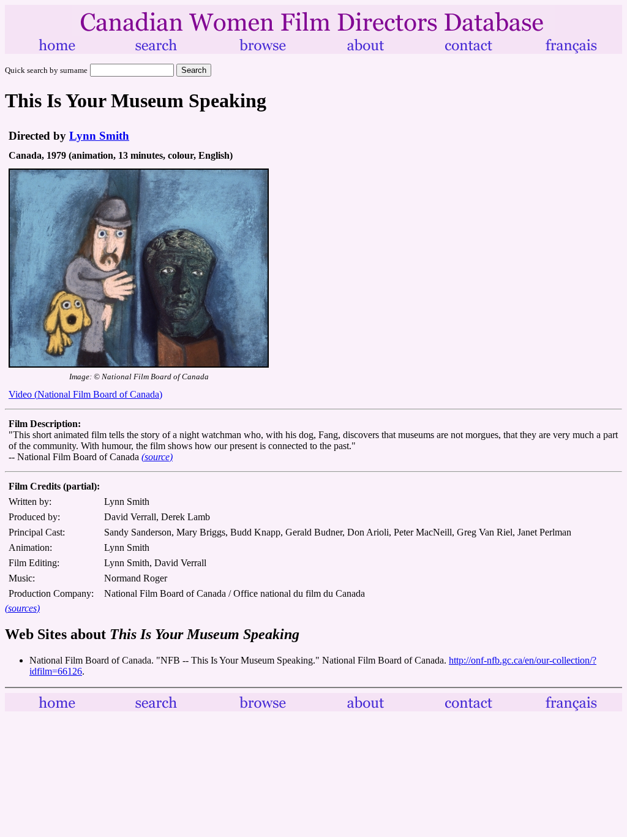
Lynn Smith (99, 135)
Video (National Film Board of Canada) (85, 394)
